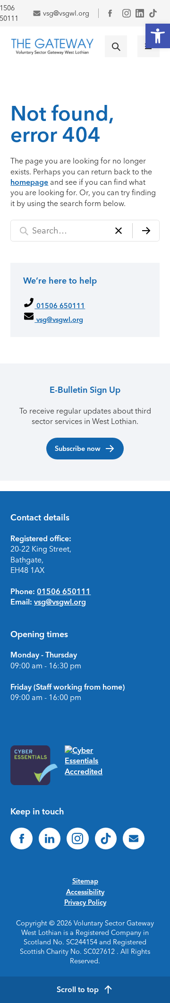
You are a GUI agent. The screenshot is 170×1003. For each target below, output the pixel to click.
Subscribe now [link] (78, 448)
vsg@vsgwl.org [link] (66, 13)
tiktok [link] (153, 13)
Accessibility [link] (85, 892)
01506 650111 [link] (59, 306)
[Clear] (118, 231)
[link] (157, 36)
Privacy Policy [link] (85, 902)
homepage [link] (29, 182)
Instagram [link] (126, 13)
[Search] (146, 231)
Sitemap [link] (85, 881)
